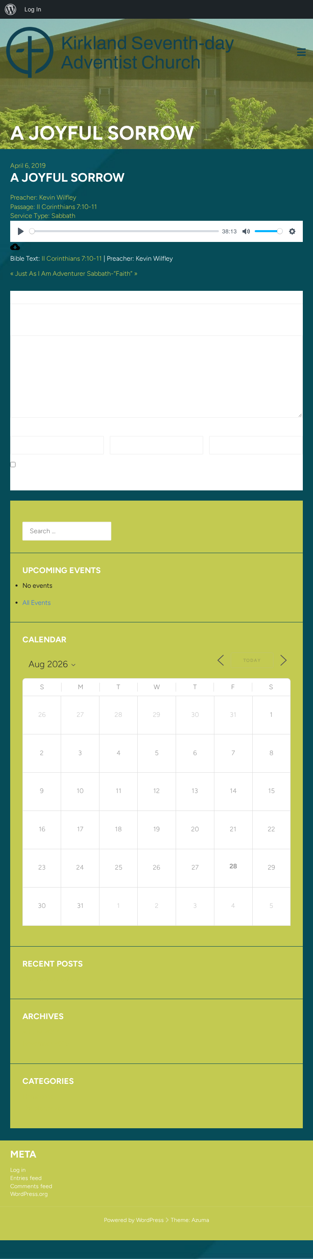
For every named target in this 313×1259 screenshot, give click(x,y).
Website (221, 431)
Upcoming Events (47, 979)
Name (21, 431)
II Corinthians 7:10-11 (67, 207)
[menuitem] (10, 9)
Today (252, 660)
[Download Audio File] (15, 249)
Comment (27, 330)
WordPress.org (29, 1194)
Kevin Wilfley (57, 197)
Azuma (200, 1220)
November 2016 (45, 1043)
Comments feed (31, 1186)
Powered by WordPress (134, 1220)
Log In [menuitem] (32, 9)
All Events (36, 602)
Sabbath (63, 216)
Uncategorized (43, 1108)
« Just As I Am (30, 273)
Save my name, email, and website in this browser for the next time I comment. (134, 465)
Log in (18, 1170)
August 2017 (40, 1031)
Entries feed (26, 1178)
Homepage (38, 1096)
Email (120, 431)
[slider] (124, 231)
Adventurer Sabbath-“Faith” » (95, 273)
